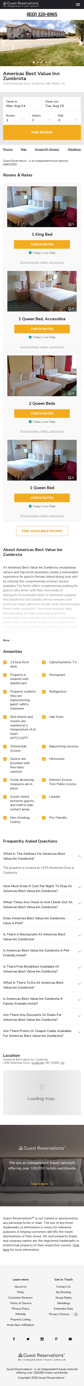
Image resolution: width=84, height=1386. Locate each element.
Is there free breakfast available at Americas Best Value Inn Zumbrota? (31, 969)
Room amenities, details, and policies (42, 262)
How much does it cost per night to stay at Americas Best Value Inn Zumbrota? (37, 888)
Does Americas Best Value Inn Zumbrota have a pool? (34, 920)
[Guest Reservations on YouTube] (69, 1339)
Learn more (10, 164)
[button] (4, 43)
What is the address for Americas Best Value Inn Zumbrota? (34, 856)
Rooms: (10, 116)
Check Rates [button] (42, 244)
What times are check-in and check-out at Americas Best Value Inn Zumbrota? (38, 904)
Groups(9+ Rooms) (47, 149)
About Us (20, 1287)
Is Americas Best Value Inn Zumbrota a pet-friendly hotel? (37, 953)
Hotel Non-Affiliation (20, 1325)
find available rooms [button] (42, 531)
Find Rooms (42, 132)
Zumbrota (37, 1063)
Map (24, 149)
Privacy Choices (59, 1314)
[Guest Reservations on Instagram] (42, 1339)
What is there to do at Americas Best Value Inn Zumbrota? (33, 985)
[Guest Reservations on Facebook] (15, 1339)
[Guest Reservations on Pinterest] (57, 1339)
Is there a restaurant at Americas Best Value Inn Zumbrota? (34, 937)
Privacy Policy (20, 1309)
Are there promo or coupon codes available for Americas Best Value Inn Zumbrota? (37, 1033)
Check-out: (52, 101)
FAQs (20, 1292)
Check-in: (12, 101)
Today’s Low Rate (43, 253)
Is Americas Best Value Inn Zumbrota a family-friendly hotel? (33, 1001)
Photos (8, 149)
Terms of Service (21, 1303)
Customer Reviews (20, 1298)
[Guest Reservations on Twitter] (28, 1339)
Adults (36, 116)
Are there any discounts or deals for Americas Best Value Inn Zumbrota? (32, 1017)
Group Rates (63, 1298)
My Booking (63, 1292)
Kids (60, 116)
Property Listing (20, 1319)
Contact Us (63, 1287)
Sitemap (20, 1314)
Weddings (74, 149)
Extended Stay (63, 1309)
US (62, 1063)
